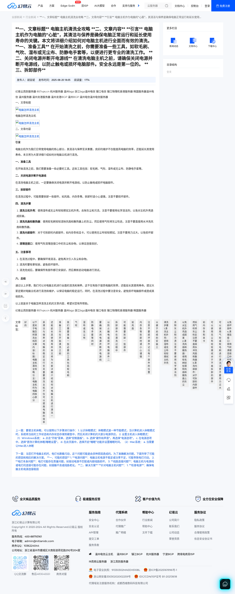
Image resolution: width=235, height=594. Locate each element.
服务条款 (94, 545)
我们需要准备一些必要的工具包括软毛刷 (68, 349)
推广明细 (121, 532)
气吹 (76, 324)
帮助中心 (147, 526)
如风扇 (133, 325)
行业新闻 (31, 17)
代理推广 (121, 526)
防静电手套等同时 (92, 333)
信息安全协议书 (203, 538)
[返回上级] (5, 318)
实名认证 (94, 526)
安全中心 (94, 520)
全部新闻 (17, 17)
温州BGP (122, 554)
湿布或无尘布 (84, 330)
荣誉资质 (174, 538)
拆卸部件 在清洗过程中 (116, 336)
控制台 (195, 6)
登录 (207, 6)
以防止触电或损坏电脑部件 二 (108, 341)
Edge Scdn (69, 4)
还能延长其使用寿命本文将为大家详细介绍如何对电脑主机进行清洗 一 (52, 369)
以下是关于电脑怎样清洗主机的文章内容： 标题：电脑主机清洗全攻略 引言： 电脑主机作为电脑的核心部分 (34, 361)
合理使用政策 (202, 532)
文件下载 (147, 532)
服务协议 (199, 526)
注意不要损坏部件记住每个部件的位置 (149, 347)
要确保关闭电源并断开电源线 (100, 341)
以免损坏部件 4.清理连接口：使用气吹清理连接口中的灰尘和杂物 (229, 344)
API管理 (93, 532)
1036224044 (31, 545)
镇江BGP (136, 554)
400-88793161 (33, 536)
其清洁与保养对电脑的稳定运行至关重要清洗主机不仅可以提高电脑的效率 (44, 372)
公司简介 (174, 520)
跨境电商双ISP (185, 554)
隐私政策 (199, 520)
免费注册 (225, 6)
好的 (25, 324)
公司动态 (174, 532)
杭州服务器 (152, 554)
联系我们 (174, 526)
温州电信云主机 (104, 554)
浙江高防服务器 (119, 561)
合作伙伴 (121, 520)
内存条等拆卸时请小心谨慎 (141, 339)
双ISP (84, 5)
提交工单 (94, 538)
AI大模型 (99, 5)
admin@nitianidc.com (39, 541)
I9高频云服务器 (98, 561)
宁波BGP (168, 554)
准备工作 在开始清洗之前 (60, 338)
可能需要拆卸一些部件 (125, 336)
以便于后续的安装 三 (157, 335)
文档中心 (180, 6)
